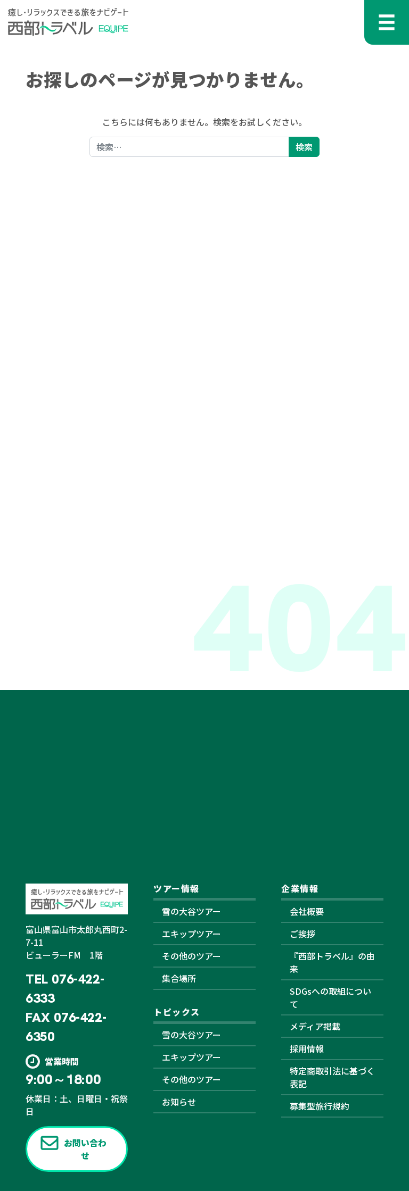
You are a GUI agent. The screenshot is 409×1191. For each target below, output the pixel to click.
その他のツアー (191, 956)
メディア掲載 (315, 1026)
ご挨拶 (302, 933)
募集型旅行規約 (319, 1106)
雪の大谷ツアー (191, 911)
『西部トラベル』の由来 (332, 962)
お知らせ (179, 1101)
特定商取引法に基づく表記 (332, 1077)
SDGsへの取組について (330, 997)
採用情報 (307, 1048)
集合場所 (179, 978)
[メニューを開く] (386, 22)
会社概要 (307, 911)
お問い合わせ (85, 1149)
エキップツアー (191, 933)
